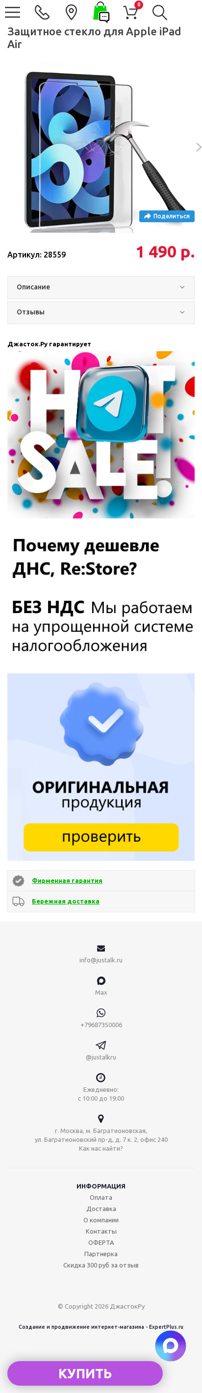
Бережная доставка (66, 901)
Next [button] (193, 147)
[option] (101, 147)
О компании (101, 1219)
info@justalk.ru (101, 959)
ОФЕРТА (101, 1242)
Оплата (101, 1197)
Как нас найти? (101, 1148)
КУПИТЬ (85, 1373)
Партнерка (101, 1253)
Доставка (101, 1208)
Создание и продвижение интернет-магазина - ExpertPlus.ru (101, 1327)
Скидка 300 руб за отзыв (101, 1265)
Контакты (101, 1231)
